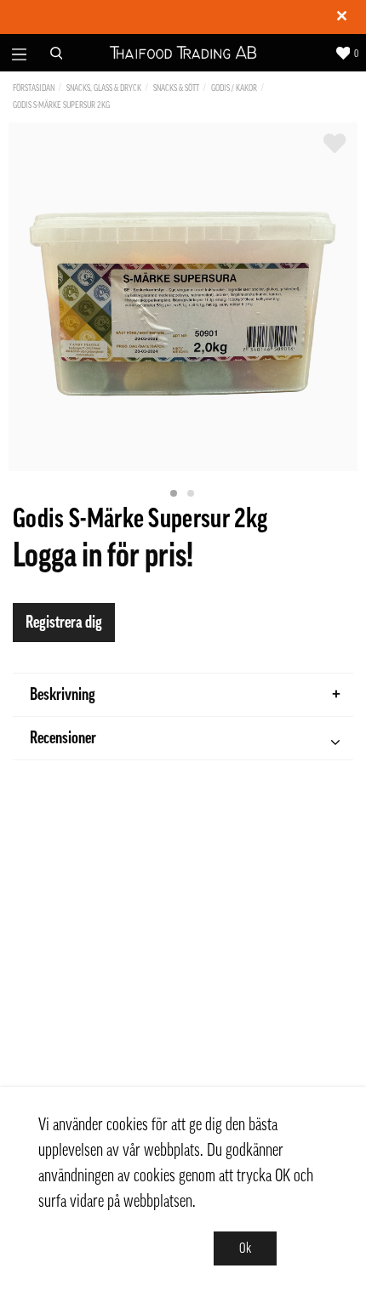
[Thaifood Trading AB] (183, 53)
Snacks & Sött (176, 88)
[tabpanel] (183, 296)
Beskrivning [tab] (62, 694)
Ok (245, 1248)
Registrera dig (64, 622)
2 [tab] (191, 494)
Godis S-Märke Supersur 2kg (61, 105)
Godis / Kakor (234, 88)
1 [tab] (174, 494)
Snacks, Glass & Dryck (103, 88)
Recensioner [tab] (63, 738)
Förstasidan (33, 88)
